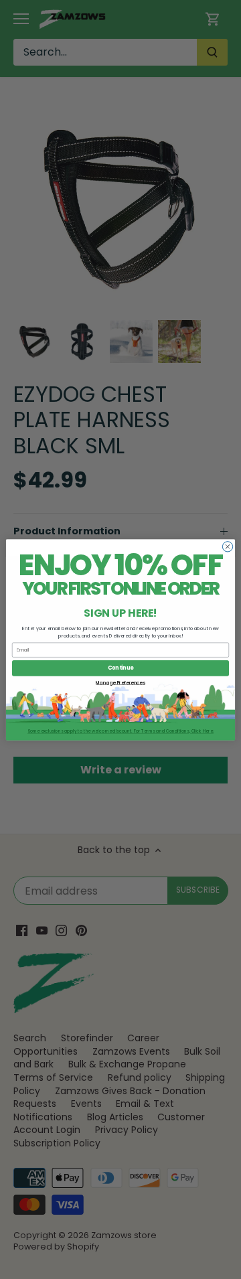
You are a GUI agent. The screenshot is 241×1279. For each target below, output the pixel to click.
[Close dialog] (227, 546)
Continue (120, 668)
